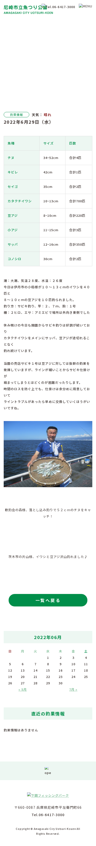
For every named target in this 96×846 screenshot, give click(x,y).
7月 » (73, 689)
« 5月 (22, 689)
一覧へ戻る (48, 600)
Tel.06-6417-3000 (48, 814)
